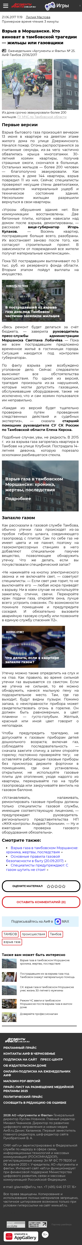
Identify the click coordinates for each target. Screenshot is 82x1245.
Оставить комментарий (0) (41, 902)
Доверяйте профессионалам (39, 1013)
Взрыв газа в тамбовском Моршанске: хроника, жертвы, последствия (34, 484)
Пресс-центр (51, 1059)
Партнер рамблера (61, 1224)
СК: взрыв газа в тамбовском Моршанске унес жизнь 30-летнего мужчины (47, 989)
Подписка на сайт (20, 1059)
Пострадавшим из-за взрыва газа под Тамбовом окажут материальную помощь (47, 975)
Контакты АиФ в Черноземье (29, 1054)
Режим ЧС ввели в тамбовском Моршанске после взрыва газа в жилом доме (46, 1004)
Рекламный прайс (20, 1048)
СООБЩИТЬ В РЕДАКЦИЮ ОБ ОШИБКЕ (34, 1103)
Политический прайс (23, 1097)
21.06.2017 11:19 (12, 17)
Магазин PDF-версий (21, 1081)
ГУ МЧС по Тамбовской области (42, 117)
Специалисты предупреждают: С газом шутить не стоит (37, 867)
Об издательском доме (24, 1065)
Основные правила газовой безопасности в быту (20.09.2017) (34, 859)
